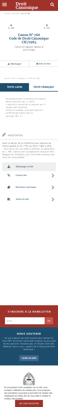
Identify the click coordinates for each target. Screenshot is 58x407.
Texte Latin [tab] (14, 87)
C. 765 (11, 27)
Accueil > (8, 13)
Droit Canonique (27, 5)
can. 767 (14, 116)
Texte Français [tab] (43, 87)
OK (48, 320)
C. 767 (47, 27)
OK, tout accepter (29, 403)
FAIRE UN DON (29, 358)
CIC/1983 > (16, 13)
